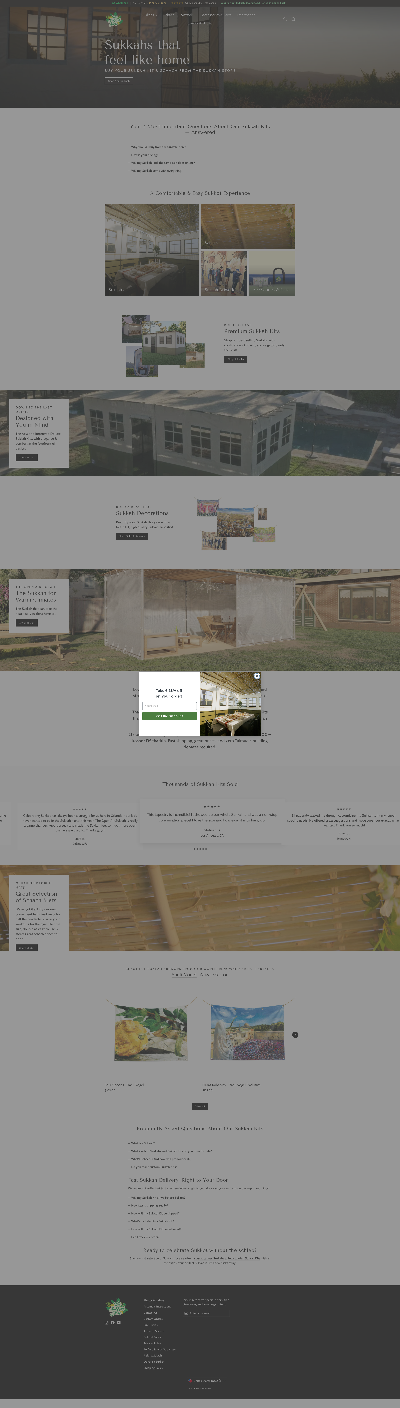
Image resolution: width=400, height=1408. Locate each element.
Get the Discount (169, 716)
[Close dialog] (257, 676)
